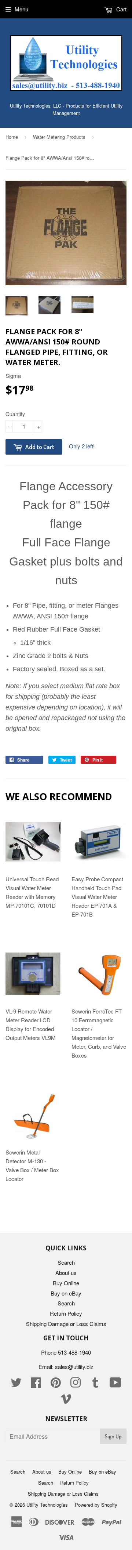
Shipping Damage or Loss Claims (66, 1323)
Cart (120, 9)
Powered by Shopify (96, 1504)
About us (66, 1272)
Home (12, 136)
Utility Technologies (47, 1504)
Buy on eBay (66, 1293)
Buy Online (66, 1283)
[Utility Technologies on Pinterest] (55, 1384)
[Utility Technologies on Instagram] (75, 1384)
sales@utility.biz (74, 1366)
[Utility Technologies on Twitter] (16, 1384)
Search (66, 1262)
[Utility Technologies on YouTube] (115, 1384)
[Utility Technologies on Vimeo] (66, 1401)
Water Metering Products (59, 136)
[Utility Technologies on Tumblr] (95, 1384)
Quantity (15, 414)
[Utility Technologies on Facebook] (35, 1384)
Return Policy (66, 1313)
